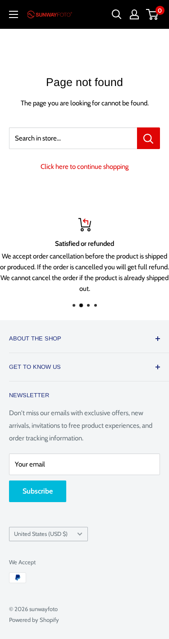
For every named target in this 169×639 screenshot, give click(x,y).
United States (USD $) (41, 533)
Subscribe (38, 491)
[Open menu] (13, 14)
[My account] (134, 14)
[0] (152, 14)
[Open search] (117, 14)
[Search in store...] (148, 138)
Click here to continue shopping (84, 167)
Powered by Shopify (34, 619)
